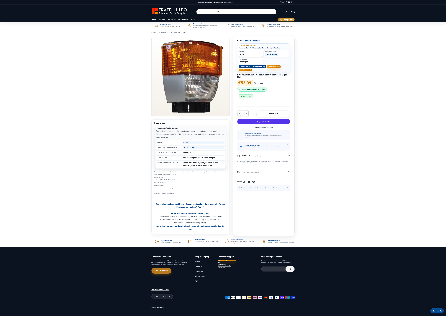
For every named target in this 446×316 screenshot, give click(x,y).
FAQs (193, 19)
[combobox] (236, 11)
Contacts (171, 19)
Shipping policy (222, 264)
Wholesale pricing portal (274, 66)
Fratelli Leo (160, 307)
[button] (293, 11)
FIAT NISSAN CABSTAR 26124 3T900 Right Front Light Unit (173, 33)
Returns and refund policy (224, 265)
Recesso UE (437, 311)
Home (153, 19)
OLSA (239, 40)
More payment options (264, 127)
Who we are (183, 19)
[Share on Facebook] (249, 181)
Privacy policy (221, 267)
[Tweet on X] (244, 181)
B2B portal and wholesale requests (227, 260)
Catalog (162, 19)
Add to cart (273, 114)
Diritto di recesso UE (160, 289)
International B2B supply (245, 69)
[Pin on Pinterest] (253, 181)
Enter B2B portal (161, 270)
